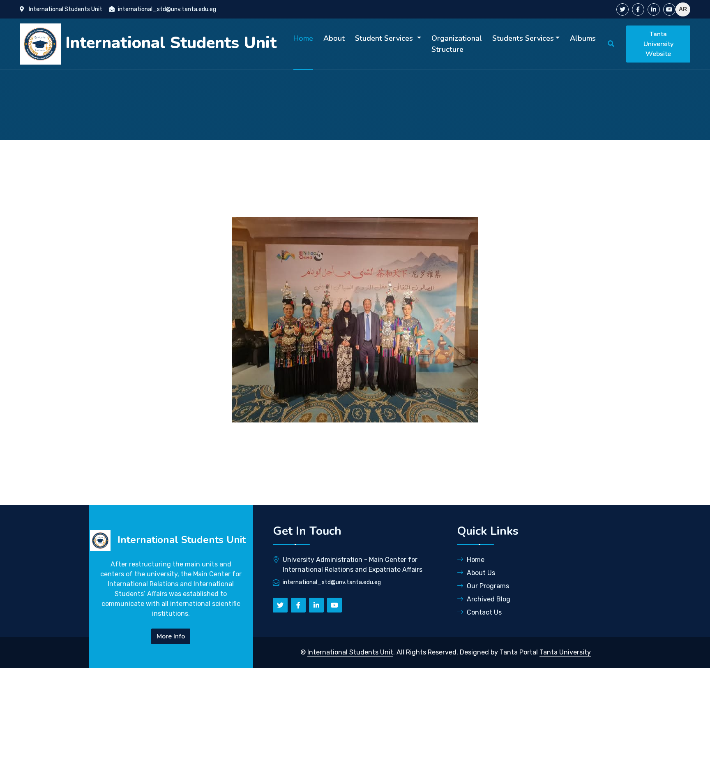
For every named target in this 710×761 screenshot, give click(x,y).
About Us (481, 573)
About (334, 38)
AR (683, 9)
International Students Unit (350, 652)
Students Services (523, 38)
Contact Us (484, 612)
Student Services (385, 38)
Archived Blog (488, 599)
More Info (171, 636)
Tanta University (565, 652)
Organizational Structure (456, 43)
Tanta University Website (658, 44)
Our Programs (488, 586)
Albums (583, 38)
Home (303, 38)
